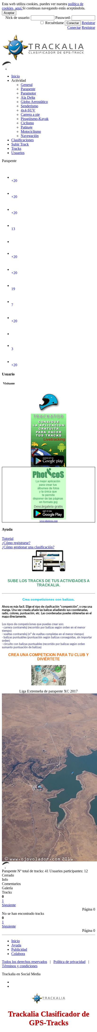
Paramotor (28, 93)
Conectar (73, 23)
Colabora (18, 954)
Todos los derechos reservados (24, 962)
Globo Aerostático (34, 102)
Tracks (16, 148)
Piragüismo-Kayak (34, 119)
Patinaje (26, 127)
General (26, 85)
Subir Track (20, 144)
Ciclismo (27, 123)
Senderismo (29, 106)
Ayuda (16, 945)
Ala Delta (28, 97)
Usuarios (17, 153)
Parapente (28, 89)
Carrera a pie (30, 114)
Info (5, 879)
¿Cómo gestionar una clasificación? (28, 547)
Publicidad (19, 949)
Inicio (15, 76)
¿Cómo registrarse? (16, 543)
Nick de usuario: (18, 18)
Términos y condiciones (19, 966)
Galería (7, 888)
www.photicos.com (49, 521)
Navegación (30, 136)
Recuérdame (54, 23)
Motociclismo (31, 131)
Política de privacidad (69, 962)
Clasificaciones (22, 140)
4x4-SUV (28, 110)
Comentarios (11, 884)
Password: (63, 18)
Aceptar (9, 13)
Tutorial (7, 539)
